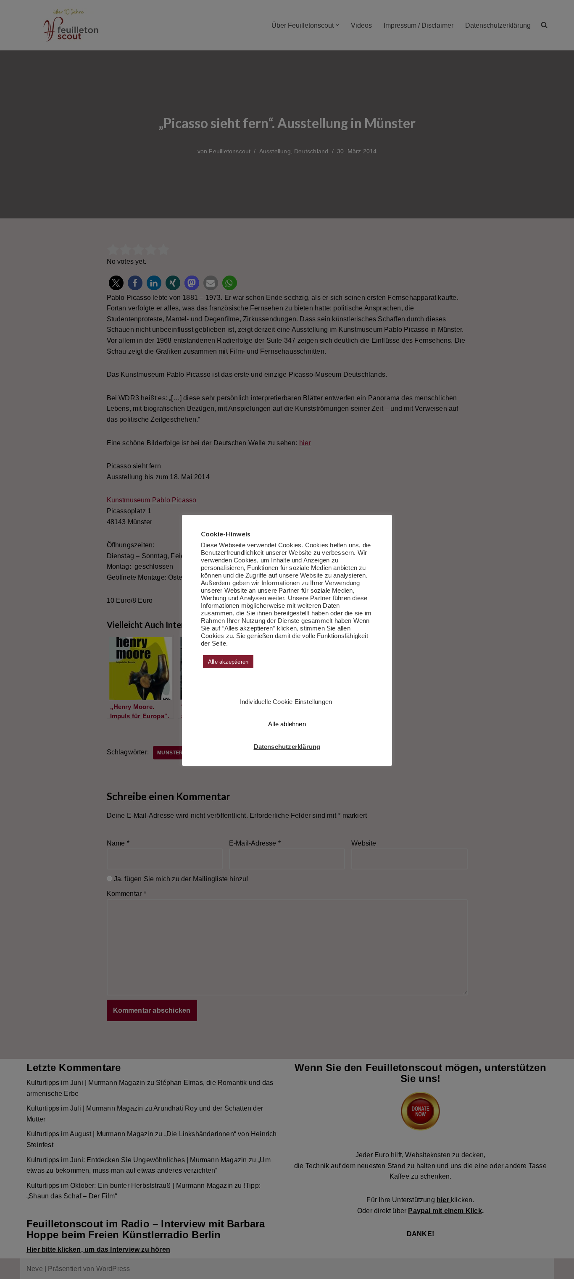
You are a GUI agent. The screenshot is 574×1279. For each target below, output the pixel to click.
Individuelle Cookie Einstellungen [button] (286, 701)
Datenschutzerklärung (287, 746)
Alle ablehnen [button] (287, 723)
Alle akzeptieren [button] (228, 662)
